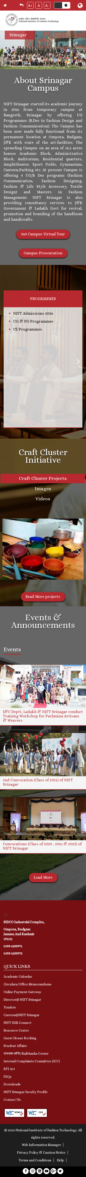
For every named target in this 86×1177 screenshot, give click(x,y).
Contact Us (12, 1100)
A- (47, 5)
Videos (42, 498)
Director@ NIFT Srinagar (22, 1000)
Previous (8, 52)
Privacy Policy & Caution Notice (41, 1152)
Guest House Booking (20, 1038)
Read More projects (43, 596)
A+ (30, 5)
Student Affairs (15, 1046)
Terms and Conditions (35, 1160)
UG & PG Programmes (33, 321)
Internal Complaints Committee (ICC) (32, 1061)
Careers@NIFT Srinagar (21, 1015)
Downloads (12, 1084)
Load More (43, 877)
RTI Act (9, 1069)
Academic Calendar (18, 976)
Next (78, 52)
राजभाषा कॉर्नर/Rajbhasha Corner (26, 1053)
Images (43, 488)
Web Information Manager (41, 1145)
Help (60, 1160)
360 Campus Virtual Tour (43, 234)
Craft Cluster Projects (43, 478)
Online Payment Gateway (22, 992)
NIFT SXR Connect (18, 1023)
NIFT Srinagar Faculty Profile (26, 1092)
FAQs (7, 1076)
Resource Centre (16, 1030)
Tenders (10, 1007)
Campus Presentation (43, 253)
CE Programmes (27, 329)
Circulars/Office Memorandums (27, 984)
